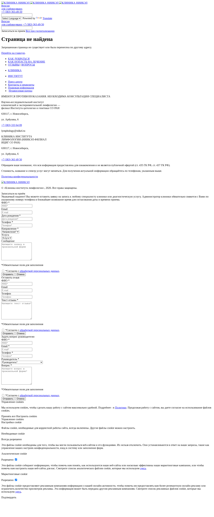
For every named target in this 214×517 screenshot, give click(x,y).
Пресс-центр (15, 81)
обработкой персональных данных (39, 271)
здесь (143, 468)
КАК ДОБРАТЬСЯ (19, 58)
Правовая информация (21, 87)
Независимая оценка (20, 90)
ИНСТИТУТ (15, 76)
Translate (47, 18)
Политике (120, 407)
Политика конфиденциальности (19, 176)
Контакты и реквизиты (21, 84)
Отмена (20, 274)
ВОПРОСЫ (28, 64)
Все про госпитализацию (40, 31)
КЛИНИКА (15, 70)
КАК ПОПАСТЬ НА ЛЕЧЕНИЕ (26, 61)
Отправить (8, 274)
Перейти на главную (13, 53)
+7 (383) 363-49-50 (11, 11)
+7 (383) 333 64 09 (11, 125)
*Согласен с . (32, 271)
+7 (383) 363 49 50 (11, 159)
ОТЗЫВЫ (14, 64)
